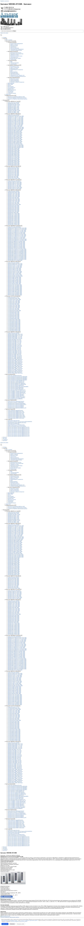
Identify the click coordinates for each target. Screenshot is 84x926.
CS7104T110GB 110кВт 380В (14, 319)
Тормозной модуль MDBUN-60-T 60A (16, 411)
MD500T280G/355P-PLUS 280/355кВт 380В (17, 255)
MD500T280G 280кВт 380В (13, 220)
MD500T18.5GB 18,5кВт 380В (14, 204)
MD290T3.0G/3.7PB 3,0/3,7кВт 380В (15, 121)
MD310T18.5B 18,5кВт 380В (14, 178)
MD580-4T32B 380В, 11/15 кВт (14, 344)
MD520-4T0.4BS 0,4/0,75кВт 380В (15, 263)
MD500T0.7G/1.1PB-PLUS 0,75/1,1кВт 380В (17, 229)
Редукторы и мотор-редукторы (16, 53)
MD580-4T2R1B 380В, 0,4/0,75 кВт (15, 334)
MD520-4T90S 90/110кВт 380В (14, 283)
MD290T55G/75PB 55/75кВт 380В (15, 139)
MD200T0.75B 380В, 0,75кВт (14, 110)
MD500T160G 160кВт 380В (13, 215)
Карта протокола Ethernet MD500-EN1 (16, 385)
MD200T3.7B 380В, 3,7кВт (13, 108)
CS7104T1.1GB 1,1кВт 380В (14, 300)
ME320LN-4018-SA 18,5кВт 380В (15, 187)
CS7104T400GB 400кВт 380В (14, 329)
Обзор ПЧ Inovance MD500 (13, 191)
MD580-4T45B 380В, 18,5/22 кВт (15, 346)
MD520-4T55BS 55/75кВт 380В (14, 281)
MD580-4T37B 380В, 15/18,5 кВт (15, 345)
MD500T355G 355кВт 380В (13, 222)
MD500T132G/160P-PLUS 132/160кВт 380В (17, 250)
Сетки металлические (14, 74)
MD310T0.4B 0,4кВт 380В (13, 168)
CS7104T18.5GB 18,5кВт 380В (14, 310)
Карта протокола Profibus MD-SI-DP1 (15, 388)
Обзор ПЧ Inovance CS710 (13, 297)
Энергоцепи (10, 92)
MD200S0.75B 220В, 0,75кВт (14, 104)
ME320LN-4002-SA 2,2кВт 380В (14, 182)
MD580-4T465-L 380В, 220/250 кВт (15, 362)
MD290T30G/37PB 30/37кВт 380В (15, 132)
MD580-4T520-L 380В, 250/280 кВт (15, 364)
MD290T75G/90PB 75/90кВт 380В (15, 141)
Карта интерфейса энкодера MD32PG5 (16, 394)
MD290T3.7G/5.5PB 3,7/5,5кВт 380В (15, 122)
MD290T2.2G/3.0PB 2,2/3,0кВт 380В (15, 120)
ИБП (11, 61)
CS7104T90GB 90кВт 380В (13, 318)
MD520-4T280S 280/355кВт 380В (15, 291)
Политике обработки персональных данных (19, 921)
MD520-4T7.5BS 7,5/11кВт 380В (14, 272)
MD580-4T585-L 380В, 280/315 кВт (15, 366)
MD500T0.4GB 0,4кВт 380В (14, 192)
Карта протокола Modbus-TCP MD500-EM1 (17, 384)
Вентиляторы (11, 86)
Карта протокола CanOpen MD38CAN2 (16, 381)
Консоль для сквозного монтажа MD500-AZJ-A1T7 (18, 433)
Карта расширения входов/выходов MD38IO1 (17, 379)
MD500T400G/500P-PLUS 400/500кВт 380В (17, 259)
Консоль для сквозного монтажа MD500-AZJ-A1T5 (18, 431)
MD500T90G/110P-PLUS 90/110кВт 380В (16, 248)
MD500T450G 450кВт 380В (13, 224)
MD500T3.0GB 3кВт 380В (13, 197)
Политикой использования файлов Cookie (9, 920)
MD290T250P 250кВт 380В (13, 151)
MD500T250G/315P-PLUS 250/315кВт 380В (17, 254)
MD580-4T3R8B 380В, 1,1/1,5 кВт (15, 336)
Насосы (9, 85)
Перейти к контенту (4, 1)
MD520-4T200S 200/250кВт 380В (15, 288)
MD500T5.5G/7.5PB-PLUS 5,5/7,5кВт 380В (17, 235)
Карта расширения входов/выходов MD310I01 (17, 376)
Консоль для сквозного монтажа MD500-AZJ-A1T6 (18, 432)
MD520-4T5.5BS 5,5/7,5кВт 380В (15, 271)
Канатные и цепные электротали (17, 82)
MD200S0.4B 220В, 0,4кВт (13, 103)
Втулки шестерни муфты (15, 58)
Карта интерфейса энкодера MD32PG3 (16, 395)
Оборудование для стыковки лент (17, 75)
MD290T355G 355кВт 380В (13, 159)
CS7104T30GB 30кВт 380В (13, 312)
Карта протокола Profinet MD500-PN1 (16, 387)
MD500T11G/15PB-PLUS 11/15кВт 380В (16, 238)
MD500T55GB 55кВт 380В (13, 210)
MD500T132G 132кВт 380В (13, 214)
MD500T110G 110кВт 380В (13, 213)
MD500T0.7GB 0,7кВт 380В (14, 193)
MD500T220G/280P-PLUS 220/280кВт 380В (17, 253)
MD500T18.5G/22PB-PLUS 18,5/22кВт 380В (17, 240)
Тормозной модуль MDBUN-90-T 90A (16, 413)
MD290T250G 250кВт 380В (13, 152)
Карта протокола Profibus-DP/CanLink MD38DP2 (18, 386)
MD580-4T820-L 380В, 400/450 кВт (15, 373)
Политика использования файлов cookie (16, 96)
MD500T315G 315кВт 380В (13, 221)
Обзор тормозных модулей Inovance (15, 410)
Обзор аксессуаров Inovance (14, 420)
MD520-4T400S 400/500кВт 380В (15, 294)
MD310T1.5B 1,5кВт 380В (13, 170)
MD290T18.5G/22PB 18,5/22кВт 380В (16, 128)
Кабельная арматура (14, 48)
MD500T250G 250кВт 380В (13, 219)
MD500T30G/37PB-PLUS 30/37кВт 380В (16, 242)
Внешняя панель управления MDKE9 (16, 406)
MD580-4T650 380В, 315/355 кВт (15, 367)
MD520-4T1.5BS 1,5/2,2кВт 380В (15, 267)
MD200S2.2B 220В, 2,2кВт (13, 107)
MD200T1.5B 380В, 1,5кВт (13, 111)
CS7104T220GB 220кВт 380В (14, 324)
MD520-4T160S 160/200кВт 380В (15, 287)
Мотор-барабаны (13, 71)
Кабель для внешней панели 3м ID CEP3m (17, 426)
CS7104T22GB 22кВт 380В (13, 311)
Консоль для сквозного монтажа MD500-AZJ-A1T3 (18, 429)
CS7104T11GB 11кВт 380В (13, 308)
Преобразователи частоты (15, 52)
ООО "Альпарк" (8, 39)
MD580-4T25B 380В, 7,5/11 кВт (14, 343)
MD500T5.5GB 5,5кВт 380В (14, 200)
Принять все (4, 923)
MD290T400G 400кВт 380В (13, 161)
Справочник (8, 94)
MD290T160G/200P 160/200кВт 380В (15, 147)
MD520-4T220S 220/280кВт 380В (15, 289)
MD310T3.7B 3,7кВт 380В (13, 173)
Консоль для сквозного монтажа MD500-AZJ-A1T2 (18, 428)
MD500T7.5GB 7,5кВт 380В (14, 201)
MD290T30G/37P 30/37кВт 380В (14, 133)
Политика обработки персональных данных (17, 97)
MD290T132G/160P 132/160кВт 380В (15, 146)
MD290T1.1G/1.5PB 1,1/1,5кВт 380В (15, 118)
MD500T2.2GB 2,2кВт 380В (14, 196)
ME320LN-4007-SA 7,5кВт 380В (14, 184)
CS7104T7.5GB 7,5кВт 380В (14, 307)
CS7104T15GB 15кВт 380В (13, 309)
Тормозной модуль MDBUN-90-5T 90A (16, 414)
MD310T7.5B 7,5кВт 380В (13, 175)
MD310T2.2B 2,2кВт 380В (13, 171)
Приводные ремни (14, 73)
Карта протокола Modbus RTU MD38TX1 (16, 383)
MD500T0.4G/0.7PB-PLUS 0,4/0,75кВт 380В (17, 228)
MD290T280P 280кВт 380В (13, 153)
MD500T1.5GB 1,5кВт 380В (14, 195)
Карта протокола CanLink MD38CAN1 (16, 382)
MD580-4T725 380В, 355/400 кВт (15, 369)
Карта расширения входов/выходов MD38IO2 (17, 378)
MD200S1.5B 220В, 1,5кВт (13, 106)
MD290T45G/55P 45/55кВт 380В (14, 138)
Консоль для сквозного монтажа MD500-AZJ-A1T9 (18, 436)
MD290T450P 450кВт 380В (13, 162)
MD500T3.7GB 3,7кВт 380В (14, 199)
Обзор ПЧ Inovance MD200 (13, 102)
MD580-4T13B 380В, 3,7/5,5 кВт (14, 340)
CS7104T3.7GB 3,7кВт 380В (14, 305)
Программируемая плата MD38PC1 (15, 398)
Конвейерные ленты (14, 66)
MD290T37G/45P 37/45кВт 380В (14, 136)
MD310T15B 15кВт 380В (13, 177)
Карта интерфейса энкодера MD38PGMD (16, 392)
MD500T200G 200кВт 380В (13, 216)
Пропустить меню (4, 32)
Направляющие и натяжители (16, 69)
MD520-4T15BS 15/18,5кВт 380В (15, 274)
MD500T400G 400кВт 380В (13, 223)
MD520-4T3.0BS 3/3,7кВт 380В (14, 269)
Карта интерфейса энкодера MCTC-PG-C (16, 396)
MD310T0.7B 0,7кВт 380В (13, 169)
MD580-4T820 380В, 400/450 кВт (15, 372)
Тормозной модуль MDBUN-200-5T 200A (16, 417)
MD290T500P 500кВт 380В (13, 165)
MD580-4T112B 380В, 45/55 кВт (14, 350)
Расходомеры (10, 91)
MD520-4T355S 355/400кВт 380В (15, 293)
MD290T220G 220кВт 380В (13, 150)
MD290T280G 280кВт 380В (13, 155)
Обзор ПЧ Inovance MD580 (13, 333)
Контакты (5, 440)
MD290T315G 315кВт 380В (13, 157)
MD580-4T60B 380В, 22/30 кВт (14, 347)
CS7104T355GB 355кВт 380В (14, 328)
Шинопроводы (11, 83)
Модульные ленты (14, 68)
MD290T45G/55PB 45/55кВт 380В (15, 137)
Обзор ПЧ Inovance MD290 (13, 115)
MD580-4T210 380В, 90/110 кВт (14, 354)
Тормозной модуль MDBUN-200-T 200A (16, 415)
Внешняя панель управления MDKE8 (16, 405)
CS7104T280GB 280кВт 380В (14, 326)
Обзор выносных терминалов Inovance (16, 401)
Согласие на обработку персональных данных (17, 98)
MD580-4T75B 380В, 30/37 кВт (14, 348)
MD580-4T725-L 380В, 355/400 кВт (15, 370)
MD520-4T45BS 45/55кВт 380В (14, 280)
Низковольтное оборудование (16, 43)
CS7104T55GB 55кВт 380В (13, 316)
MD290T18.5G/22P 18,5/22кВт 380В (15, 129)
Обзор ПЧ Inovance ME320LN (14, 181)
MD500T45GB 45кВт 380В (13, 209)
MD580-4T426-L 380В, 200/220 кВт (15, 359)
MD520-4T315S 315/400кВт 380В (15, 292)
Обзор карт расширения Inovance (15, 375)
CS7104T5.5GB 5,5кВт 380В (14, 306)
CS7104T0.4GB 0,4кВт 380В (14, 298)
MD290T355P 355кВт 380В (13, 158)
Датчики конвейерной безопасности (18, 76)
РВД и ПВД (10, 84)
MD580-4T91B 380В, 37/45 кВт (14, 349)
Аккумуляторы (13, 63)
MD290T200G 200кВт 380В (13, 148)
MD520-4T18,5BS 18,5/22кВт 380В (15, 276)
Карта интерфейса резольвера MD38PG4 (16, 397)
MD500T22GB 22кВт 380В (13, 205)
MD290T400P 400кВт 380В (13, 160)
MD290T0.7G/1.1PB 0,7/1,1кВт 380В (15, 117)
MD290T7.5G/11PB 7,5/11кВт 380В (15, 125)
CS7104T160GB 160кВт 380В (14, 321)
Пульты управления (14, 79)
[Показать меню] (0, 34)
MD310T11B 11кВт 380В (13, 176)
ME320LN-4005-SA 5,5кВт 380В (14, 183)
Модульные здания (12, 89)
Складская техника (12, 93)
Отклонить (12, 923)
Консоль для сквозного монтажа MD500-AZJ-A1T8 (18, 434)
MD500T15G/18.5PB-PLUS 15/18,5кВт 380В (17, 239)
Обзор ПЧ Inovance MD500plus (14, 226)
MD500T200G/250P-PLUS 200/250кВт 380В (17, 252)
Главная (4, 37)
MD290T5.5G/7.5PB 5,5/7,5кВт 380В (15, 123)
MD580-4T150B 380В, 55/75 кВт (14, 352)
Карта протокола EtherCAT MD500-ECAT (16, 389)
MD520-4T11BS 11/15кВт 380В (14, 273)
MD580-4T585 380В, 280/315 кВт (15, 365)
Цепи (11, 70)
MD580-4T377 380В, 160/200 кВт (15, 357)
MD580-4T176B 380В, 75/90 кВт (14, 353)
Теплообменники (11, 87)
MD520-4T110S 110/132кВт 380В (15, 284)
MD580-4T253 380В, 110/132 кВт (15, 355)
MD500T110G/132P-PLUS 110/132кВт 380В (17, 249)
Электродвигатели (14, 57)
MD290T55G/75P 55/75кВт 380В (14, 140)
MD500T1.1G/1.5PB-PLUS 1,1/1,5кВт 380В (17, 230)
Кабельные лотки (14, 45)
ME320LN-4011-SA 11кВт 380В (14, 185)
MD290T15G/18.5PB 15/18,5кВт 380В (16, 127)
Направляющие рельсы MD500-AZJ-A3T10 (17, 422)
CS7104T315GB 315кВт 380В (14, 327)
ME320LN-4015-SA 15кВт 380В (14, 186)
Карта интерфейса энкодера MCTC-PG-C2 (17, 393)
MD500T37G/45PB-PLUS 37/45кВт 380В (16, 243)
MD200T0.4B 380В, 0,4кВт (13, 109)
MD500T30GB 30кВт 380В (13, 206)
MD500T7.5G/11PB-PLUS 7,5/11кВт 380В (16, 236)
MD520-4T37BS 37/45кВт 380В (14, 279)
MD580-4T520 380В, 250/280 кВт (15, 363)
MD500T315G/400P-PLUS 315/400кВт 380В (17, 256)
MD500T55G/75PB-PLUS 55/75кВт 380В (16, 245)
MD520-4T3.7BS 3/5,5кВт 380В (14, 270)
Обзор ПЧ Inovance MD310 (13, 167)
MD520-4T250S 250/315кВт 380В (15, 290)
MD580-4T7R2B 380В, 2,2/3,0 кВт (15, 338)
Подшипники (13, 59)
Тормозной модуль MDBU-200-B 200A (16, 418)
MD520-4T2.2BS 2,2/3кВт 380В (14, 268)
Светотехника (13, 46)
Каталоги (5, 437)
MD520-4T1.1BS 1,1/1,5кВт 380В (15, 266)
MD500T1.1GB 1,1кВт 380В (14, 194)
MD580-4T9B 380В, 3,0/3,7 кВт (14, 339)
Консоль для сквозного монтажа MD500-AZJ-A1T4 (18, 430)
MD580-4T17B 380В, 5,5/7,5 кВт (14, 342)
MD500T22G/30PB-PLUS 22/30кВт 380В (16, 241)
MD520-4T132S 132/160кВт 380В (15, 286)
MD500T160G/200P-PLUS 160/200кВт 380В (17, 251)
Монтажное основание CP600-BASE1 (16, 402)
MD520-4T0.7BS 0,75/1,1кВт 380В (15, 264)
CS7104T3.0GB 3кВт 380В (13, 304)
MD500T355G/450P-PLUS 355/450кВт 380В (17, 258)
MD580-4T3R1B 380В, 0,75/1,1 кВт (15, 335)
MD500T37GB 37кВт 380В (13, 207)
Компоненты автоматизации (16, 55)
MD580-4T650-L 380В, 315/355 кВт (15, 368)
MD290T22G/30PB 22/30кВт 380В (15, 130)
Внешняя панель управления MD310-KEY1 (17, 404)
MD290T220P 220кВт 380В (13, 149)
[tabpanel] (42, 858)
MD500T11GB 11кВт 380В (13, 202)
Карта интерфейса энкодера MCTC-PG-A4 (17, 391)
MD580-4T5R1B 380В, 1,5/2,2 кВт (15, 337)
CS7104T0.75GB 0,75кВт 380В (14, 299)
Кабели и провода (14, 44)
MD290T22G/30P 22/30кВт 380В (14, 131)
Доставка (5, 438)
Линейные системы (14, 54)
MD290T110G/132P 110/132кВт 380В (15, 145)
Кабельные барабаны (14, 81)
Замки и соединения (14, 67)
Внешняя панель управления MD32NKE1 (16, 403)
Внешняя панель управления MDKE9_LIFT (17, 407)
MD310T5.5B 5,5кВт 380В (13, 174)
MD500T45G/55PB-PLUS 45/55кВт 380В (16, 244)
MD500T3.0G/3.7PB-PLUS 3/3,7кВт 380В (16, 233)
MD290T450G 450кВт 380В (13, 163)
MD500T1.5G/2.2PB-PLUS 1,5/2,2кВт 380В (17, 231)
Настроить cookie (20, 923)
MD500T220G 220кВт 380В (13, 217)
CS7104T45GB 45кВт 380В (13, 315)
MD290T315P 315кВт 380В (13, 156)
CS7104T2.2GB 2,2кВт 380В (14, 302)
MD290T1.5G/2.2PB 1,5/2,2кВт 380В (15, 119)
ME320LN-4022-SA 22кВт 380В (14, 188)
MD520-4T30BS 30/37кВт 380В (14, 278)
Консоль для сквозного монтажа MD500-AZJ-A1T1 (18, 427)
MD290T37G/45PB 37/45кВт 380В (15, 135)
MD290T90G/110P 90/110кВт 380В (15, 143)
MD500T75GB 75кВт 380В (13, 211)
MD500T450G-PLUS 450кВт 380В (15, 260)
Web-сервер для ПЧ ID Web (13, 423)
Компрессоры (11, 88)
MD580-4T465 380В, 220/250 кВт (15, 360)
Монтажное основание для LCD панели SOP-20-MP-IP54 (20, 421)
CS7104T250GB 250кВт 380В (14, 325)
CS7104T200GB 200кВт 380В (14, 322)
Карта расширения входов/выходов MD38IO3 (17, 377)
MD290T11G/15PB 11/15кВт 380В (15, 126)
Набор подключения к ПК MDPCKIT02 (16, 424)
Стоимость (5, 439)
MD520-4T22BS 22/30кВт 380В (14, 277)
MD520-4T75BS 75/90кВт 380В (14, 282)
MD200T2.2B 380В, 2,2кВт (13, 112)
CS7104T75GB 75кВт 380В (13, 317)
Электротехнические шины (16, 50)
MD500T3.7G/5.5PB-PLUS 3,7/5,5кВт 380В (17, 234)
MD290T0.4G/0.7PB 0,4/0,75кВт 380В (16, 116)
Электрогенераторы (14, 62)
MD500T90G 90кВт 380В (13, 212)
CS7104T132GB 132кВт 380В (14, 320)
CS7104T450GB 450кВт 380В (14, 330)
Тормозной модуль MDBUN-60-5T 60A (16, 412)
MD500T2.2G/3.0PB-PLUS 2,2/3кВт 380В (16, 232)
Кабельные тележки (14, 78)
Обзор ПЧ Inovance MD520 (13, 262)
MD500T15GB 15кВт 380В (13, 203)
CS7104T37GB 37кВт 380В (13, 314)
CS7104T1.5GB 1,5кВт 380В (14, 301)
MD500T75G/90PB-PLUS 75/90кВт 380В (16, 246)
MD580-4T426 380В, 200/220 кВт (15, 358)
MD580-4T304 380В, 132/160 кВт (15, 356)
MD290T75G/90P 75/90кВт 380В (14, 142)
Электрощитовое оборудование (17, 49)
